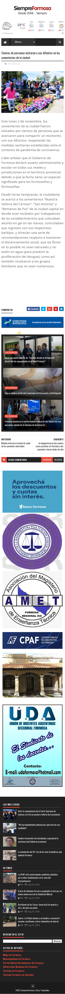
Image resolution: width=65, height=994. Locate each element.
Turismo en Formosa (13, 970)
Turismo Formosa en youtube (18, 974)
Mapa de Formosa (12, 954)
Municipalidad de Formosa (16, 959)
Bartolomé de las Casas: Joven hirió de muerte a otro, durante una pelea (38, 906)
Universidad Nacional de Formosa (20, 966)
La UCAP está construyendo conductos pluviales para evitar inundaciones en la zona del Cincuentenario (38, 878)
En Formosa (14, 63)
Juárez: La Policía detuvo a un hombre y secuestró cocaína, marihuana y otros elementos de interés (39, 919)
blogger (58, 459)
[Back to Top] (33, 986)
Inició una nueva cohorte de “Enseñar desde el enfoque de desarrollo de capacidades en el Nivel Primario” (29, 359)
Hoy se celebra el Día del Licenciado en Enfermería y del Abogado (33, 393)
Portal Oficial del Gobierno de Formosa (23, 963)
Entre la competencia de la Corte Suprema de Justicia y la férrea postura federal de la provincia (39, 812)
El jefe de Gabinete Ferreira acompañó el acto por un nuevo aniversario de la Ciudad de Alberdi (40, 892)
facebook (47, 459)
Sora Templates (43, 990)
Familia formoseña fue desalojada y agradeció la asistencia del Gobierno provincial (38, 840)
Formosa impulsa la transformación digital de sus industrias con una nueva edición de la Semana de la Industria (33, 423)
